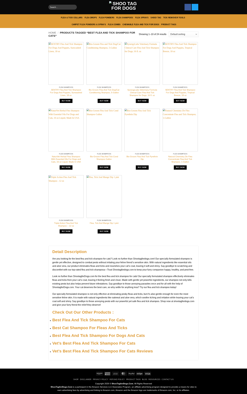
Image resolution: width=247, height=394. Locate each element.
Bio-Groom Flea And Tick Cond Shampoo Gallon (104, 157)
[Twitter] (195, 7)
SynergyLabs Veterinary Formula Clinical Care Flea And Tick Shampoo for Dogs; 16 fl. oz (142, 92)
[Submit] (74, 7)
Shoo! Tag (156, 18)
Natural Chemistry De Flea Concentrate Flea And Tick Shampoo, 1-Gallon (180, 159)
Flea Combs (114, 24)
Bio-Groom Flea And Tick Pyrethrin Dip (142, 157)
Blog (144, 379)
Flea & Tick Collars (72, 18)
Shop (75, 379)
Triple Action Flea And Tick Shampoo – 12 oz (66, 224)
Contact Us (168, 379)
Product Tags (168, 24)
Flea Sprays (142, 18)
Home (52, 32)
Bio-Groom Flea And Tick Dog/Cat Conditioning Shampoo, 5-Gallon (104, 91)
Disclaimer (85, 379)
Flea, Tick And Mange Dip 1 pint (104, 223)
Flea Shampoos (124, 18)
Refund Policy (117, 379)
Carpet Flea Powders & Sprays (89, 24)
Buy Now (66, 101)
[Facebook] (188, 7)
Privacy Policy (100, 379)
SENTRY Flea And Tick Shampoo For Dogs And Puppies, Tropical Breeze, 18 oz (180, 92)
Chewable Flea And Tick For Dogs (140, 24)
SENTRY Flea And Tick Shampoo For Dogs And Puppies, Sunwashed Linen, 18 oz (66, 92)
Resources (154, 379)
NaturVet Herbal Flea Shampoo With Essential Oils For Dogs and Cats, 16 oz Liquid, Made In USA (66, 159)
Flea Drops (91, 18)
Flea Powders (106, 18)
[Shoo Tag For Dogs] (123, 7)
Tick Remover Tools (174, 18)
